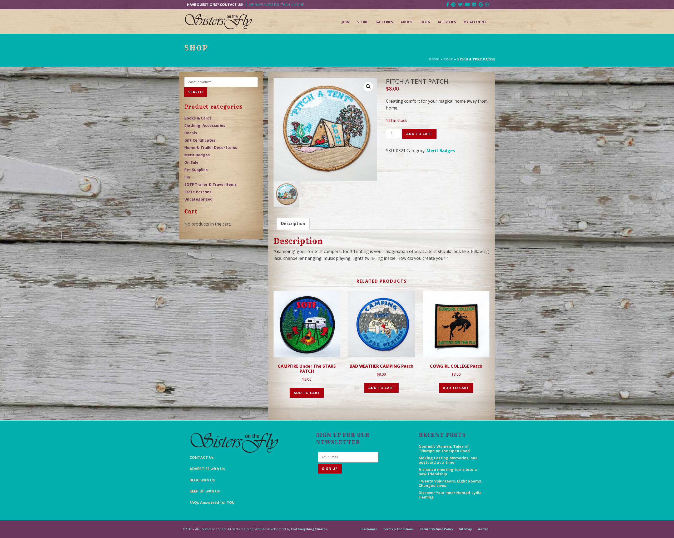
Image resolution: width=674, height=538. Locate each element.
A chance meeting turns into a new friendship (448, 471)
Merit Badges (441, 150)
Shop (448, 59)
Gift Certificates (199, 140)
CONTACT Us (202, 457)
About (406, 21)
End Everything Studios (309, 529)
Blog (425, 21)
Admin (483, 529)
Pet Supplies (196, 169)
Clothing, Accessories (204, 125)
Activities (447, 21)
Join (345, 21)
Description (293, 223)
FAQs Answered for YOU (212, 502)
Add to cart (419, 133)
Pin (187, 177)
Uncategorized (198, 199)
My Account (475, 21)
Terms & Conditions (398, 529)
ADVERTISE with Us (207, 468)
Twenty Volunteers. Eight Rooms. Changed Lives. (450, 483)
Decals (190, 132)
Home (434, 59)
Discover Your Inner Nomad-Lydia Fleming (450, 495)
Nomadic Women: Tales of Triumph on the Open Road (444, 448)
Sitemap (465, 529)
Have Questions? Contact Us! (215, 5)
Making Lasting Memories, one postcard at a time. (448, 460)
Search (195, 91)
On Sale (191, 162)
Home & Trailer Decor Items (210, 147)
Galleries (384, 21)
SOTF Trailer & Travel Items (210, 184)
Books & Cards (198, 118)
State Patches (197, 191)
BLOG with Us (202, 479)
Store (362, 21)
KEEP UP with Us (205, 491)
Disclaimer (368, 529)
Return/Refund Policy (436, 529)
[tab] (293, 224)
